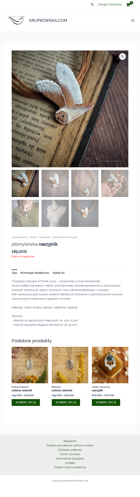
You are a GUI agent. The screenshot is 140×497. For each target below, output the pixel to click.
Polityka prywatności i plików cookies (70, 445)
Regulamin (70, 441)
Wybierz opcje (25, 402)
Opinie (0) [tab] (58, 272)
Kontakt (70, 462)
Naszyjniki (44, 237)
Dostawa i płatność (70, 449)
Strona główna (20, 237)
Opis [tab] (14, 272)
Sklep (33, 237)
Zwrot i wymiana (70, 454)
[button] (92, 4)
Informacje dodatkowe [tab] (34, 272)
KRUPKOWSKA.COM (48, 20)
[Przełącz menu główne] (132, 20)
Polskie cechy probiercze (70, 467)
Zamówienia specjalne (70, 458)
